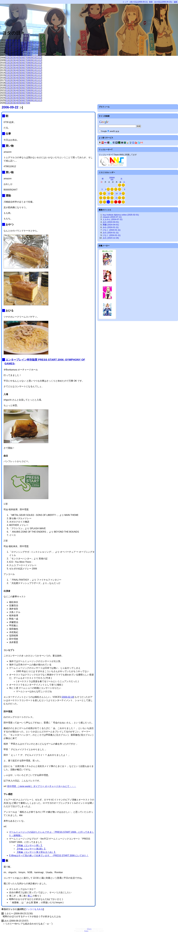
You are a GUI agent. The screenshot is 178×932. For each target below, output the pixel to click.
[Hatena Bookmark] (133, 143)
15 (120, 194)
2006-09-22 (10, 107)
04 (16, 42)
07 (25, 42)
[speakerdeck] (125, 143)
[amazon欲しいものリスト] (100, 143)
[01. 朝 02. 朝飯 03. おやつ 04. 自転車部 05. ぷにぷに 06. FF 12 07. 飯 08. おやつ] (100, 195)
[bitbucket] (130, 143)
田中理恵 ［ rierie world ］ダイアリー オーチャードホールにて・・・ (41, 786)
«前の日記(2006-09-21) (138, 2)
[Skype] (139, 143)
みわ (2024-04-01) (111, 222)
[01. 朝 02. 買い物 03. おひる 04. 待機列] (123, 203)
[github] (122, 143)
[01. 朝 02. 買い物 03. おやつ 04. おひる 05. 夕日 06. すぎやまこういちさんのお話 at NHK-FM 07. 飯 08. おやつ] (104, 199)
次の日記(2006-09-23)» (163, 2)
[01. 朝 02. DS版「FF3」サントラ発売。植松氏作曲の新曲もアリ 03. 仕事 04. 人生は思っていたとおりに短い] (104, 195)
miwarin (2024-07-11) (112, 217)
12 (19, 40)
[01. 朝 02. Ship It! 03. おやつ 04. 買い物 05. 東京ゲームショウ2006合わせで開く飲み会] (123, 199)
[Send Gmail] (141, 143)
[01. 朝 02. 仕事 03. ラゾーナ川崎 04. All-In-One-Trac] (116, 203)
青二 (30, 896)
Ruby (86, 931)
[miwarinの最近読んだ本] (107, 318)
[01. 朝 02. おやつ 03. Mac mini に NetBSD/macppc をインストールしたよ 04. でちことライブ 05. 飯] (100, 203)
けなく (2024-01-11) (112, 230)
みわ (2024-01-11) (111, 227)
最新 (151, 2)
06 (22, 42)
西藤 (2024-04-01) (111, 225)
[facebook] (114, 143)
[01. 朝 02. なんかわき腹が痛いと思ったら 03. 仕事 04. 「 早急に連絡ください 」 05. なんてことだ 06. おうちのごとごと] (104, 203)
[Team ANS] (113, 166)
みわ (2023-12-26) (111, 238)
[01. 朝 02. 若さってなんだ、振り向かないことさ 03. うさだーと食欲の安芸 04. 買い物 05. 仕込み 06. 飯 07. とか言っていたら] (100, 199)
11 (16, 40)
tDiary (89, 929)
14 (117, 194)
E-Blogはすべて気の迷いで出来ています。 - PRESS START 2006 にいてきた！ (49, 855)
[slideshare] (128, 143)
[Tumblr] (116, 143)
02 (10, 42)
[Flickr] (105, 143)
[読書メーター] (119, 143)
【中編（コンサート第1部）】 (31, 849)
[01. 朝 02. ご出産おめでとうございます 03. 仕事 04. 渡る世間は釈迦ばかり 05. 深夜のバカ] (116, 190)
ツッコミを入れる (34, 909)
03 (13, 42)
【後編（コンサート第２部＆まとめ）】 (36, 852)
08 (7, 40)
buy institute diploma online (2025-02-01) (121, 215)
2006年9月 (112, 179)
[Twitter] (111, 143)
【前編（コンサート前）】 (29, 845)
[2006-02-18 (68, 697)
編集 (175, 2)
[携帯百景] (108, 143)
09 (10, 40)
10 (13, 40)
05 (19, 42)
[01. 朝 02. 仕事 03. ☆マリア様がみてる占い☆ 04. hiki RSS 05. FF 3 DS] (112, 190)
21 (117, 198)
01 (7, 42)
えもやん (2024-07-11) (113, 219)
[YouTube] (136, 143)
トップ (125, 2)
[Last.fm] (103, 143)
